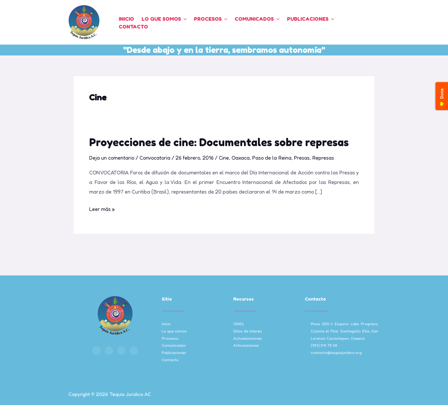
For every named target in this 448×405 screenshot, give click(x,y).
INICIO (126, 19)
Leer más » (102, 208)
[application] (184, 19)
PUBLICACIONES (307, 19)
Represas (323, 158)
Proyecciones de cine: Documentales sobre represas (219, 142)
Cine (224, 158)
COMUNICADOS (254, 19)
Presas (302, 158)
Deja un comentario (111, 158)
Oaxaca (241, 158)
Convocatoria (154, 158)
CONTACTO (133, 27)
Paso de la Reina (271, 158)
